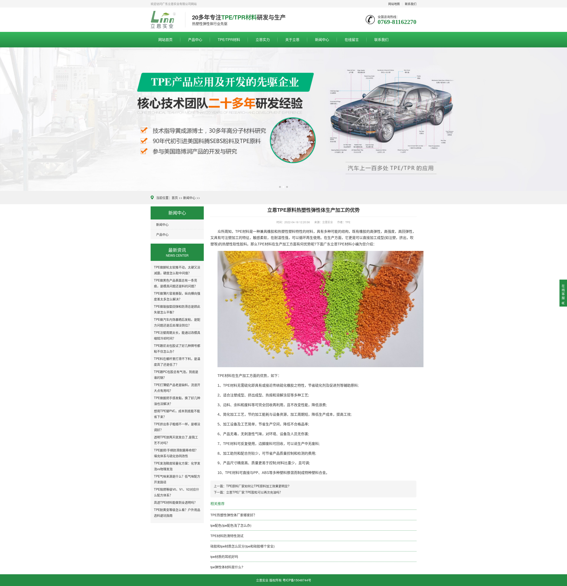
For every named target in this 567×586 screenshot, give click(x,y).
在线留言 (352, 39)
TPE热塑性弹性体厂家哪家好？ (233, 514)
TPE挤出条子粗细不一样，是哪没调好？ (177, 427)
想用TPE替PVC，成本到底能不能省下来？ (177, 414)
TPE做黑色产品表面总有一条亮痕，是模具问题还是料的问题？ (175, 283)
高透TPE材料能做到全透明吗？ (175, 502)
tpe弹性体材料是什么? (226, 567)
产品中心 (195, 39)
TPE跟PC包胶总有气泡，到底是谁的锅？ (176, 374)
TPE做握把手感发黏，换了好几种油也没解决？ (177, 401)
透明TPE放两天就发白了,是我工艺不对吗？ (176, 440)
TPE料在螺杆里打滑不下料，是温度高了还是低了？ (177, 361)
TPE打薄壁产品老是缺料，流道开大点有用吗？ (177, 387)
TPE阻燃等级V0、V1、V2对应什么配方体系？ (176, 492)
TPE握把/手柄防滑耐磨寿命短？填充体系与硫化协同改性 (176, 453)
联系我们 (381, 39)
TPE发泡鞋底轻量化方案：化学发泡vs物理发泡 (177, 466)
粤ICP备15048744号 (297, 580)
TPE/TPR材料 (229, 39)
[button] (280, 187)
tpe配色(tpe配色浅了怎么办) (230, 525)
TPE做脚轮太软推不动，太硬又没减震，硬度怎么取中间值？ (177, 270)
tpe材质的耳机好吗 (224, 556)
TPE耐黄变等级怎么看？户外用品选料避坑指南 (177, 512)
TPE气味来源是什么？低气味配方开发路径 (177, 479)
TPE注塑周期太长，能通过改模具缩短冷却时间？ (177, 335)
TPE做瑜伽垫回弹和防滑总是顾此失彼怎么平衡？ (177, 309)
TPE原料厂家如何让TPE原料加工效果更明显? (257, 486)
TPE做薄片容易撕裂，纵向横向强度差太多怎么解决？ (177, 296)
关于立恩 (292, 39)
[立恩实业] (165, 20)
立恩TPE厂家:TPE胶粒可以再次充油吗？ (254, 492)
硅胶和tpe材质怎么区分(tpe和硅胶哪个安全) (242, 546)
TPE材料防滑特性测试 (226, 535)
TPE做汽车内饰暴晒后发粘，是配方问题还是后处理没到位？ (177, 322)
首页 (175, 197)
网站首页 (165, 39)
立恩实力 (263, 39)
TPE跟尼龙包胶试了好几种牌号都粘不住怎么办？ (177, 348)
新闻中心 (322, 39)
